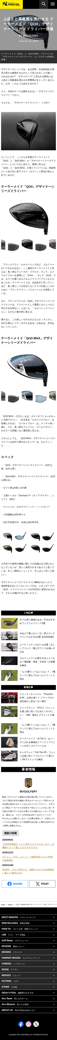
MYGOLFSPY (30, 36)
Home (3, 904)
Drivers (10, 904)
